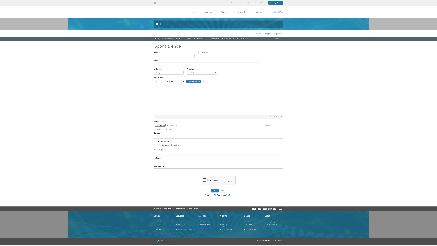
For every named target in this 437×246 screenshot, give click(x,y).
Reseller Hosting (205, 222)
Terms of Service (272, 224)
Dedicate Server (160, 227)
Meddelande (158, 77)
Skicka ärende (193, 209)
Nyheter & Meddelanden (196, 39)
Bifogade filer (159, 121)
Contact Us (277, 12)
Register (224, 224)
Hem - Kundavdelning (164, 39)
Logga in (268, 34)
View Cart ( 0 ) (238, 3)
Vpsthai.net (266, 240)
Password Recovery (228, 232)
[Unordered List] (172, 81)
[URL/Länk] (168, 81)
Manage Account (277, 3)
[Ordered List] (176, 81)
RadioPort (181, 222)
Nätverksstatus (228, 39)
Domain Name (182, 227)
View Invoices (248, 227)
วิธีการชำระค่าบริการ (161, 141)
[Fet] (156, 81)
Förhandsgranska (194, 82)
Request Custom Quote (185, 229)
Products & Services (250, 229)
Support (158, 209)
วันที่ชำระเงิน (158, 158)
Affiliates (224, 227)
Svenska (258, 34)
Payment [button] (241, 12)
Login (224, 222)
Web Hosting (182, 224)
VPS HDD (158, 222)
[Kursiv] (159, 81)
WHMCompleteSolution (223, 195)
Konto (278, 39)
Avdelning (157, 69)
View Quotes (248, 224)
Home (193, 12)
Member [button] (258, 12)
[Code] (180, 81)
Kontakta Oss (242, 39)
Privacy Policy (271, 222)
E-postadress (203, 52)
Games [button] (224, 12)
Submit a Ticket (227, 229)
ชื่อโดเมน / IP (159, 133)
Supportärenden (181, 209)
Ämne (156, 60)
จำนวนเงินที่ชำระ (160, 150)
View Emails (248, 222)
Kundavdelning (168, 209)
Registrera (278, 34)
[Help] (203, 81)
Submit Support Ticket (257, 3)
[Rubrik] (163, 81)
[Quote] (183, 81)
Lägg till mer (270, 125)
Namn (156, 52)
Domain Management (251, 232)
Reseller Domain (205, 224)
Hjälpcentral (214, 39)
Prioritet (190, 69)
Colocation (159, 229)
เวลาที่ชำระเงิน (159, 167)
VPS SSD (158, 224)
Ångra (223, 191)
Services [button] (208, 12)
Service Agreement (273, 227)
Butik (178, 39)
